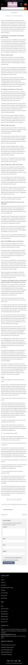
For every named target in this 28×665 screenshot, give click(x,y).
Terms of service (4, 608)
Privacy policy (4, 611)
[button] (2, 4)
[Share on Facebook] (10, 499)
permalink (25, 504)
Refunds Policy (4, 616)
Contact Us (3, 585)
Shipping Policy (4, 613)
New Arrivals (4, 595)
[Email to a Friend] (15, 499)
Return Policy (4, 621)
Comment (5, 527)
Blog (2, 606)
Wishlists (3, 590)
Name (4, 538)
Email (4, 544)
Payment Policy (4, 619)
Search (2, 579)
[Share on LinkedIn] (20, 499)
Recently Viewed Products (7, 587)
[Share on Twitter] (13, 499)
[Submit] (25, 8)
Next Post (24, 514)
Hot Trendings (4, 592)
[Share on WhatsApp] (8, 499)
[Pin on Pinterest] (18, 499)
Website (4, 551)
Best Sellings (4, 598)
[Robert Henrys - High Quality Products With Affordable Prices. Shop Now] (12, 4)
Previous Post (4, 514)
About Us (3, 582)
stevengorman (19, 15)
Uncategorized (14, 12)
